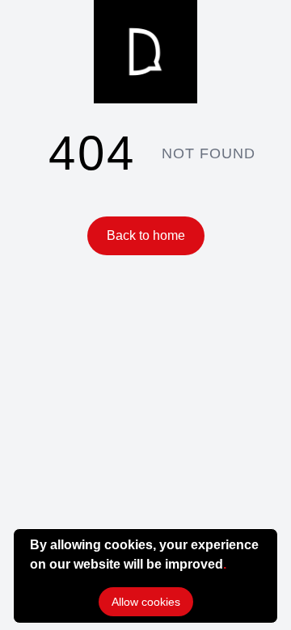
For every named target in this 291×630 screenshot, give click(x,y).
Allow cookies (146, 601)
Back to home (146, 235)
